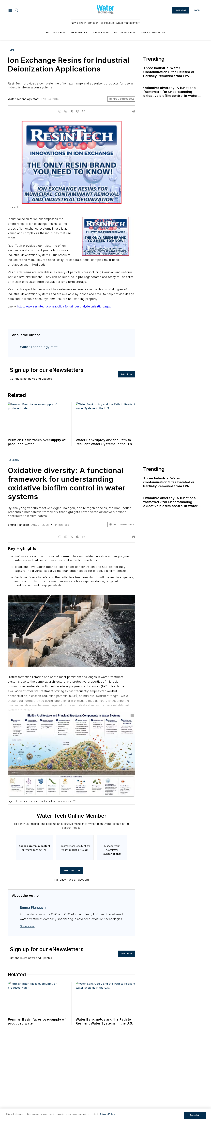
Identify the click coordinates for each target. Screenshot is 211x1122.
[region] (105, 1115)
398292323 (89, 598)
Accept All (195, 1115)
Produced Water (125, 32)
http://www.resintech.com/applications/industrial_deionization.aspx (64, 306)
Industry (13, 460)
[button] (10, 10)
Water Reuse (100, 32)
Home (11, 50)
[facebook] (59, 111)
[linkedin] (65, 111)
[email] (83, 111)
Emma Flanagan (18, 524)
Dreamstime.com (122, 598)
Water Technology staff (23, 99)
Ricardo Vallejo (105, 598)
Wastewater (79, 32)
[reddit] (77, 111)
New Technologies (153, 32)
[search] (16, 10)
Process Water (56, 32)
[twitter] (71, 111)
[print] (133, 111)
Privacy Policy (107, 1114)
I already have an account (71, 879)
